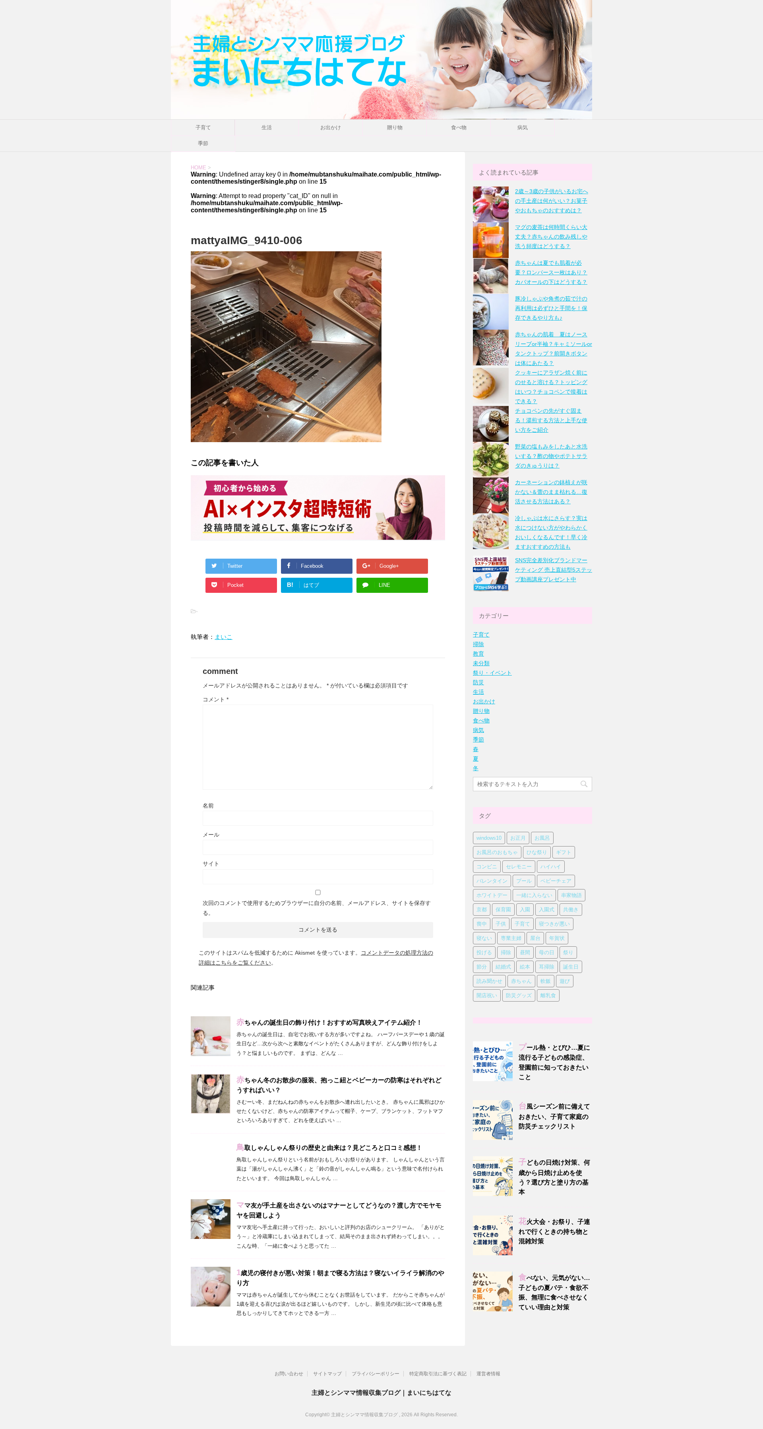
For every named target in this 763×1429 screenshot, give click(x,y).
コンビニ (486, 867)
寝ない (484, 938)
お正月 (518, 838)
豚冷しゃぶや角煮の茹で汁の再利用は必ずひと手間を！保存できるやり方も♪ (551, 308)
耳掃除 (546, 967)
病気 (522, 127)
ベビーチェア (555, 881)
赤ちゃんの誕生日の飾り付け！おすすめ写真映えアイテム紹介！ (329, 1022)
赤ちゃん (521, 981)
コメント (216, 699)
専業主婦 (511, 938)
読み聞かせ (489, 981)
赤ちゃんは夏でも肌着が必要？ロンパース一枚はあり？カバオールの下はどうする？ (551, 272)
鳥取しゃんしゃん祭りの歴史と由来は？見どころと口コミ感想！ (329, 1147)
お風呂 (542, 838)
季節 (203, 143)
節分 (481, 967)
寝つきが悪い (554, 924)
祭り (568, 952)
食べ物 (459, 127)
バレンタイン (491, 881)
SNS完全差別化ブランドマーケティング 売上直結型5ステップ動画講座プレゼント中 (553, 569)
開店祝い (486, 995)
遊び (565, 981)
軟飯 (545, 981)
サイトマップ (327, 1374)
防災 (478, 682)
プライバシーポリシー (375, 1374)
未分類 (481, 663)
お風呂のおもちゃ (497, 852)
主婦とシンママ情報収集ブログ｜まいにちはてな (381, 1392)
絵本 (525, 967)
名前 (208, 805)
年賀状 (557, 938)
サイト (211, 863)
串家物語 (571, 895)
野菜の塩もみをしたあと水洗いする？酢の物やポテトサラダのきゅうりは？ (551, 456)
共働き (571, 910)
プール (524, 881)
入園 (525, 910)
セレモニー (519, 867)
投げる (484, 952)
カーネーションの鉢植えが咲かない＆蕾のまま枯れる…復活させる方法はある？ (551, 492)
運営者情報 (488, 1374)
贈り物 (395, 127)
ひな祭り (537, 852)
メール (211, 834)
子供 (501, 924)
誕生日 (571, 967)
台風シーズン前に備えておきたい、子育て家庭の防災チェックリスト (554, 1116)
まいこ (223, 636)
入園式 (546, 910)
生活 (266, 127)
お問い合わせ (289, 1374)
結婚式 (503, 967)
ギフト (563, 852)
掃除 (478, 644)
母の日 (546, 952)
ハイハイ (550, 867)
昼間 (525, 952)
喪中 (481, 924)
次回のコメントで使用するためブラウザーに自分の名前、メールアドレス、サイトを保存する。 (317, 908)
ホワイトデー (491, 895)
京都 (481, 910)
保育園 (503, 910)
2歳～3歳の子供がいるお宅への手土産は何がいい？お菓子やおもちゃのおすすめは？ (551, 201)
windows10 (489, 838)
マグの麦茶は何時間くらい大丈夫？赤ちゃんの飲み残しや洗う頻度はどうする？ (551, 236)
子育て (203, 127)
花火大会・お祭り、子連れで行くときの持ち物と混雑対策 (554, 1231)
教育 (478, 653)
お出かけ (330, 127)
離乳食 (548, 995)
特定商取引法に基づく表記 (438, 1374)
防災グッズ (519, 995)
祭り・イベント (492, 673)
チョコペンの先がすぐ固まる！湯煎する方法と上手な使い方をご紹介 (551, 420)
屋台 (535, 938)
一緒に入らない (534, 895)
